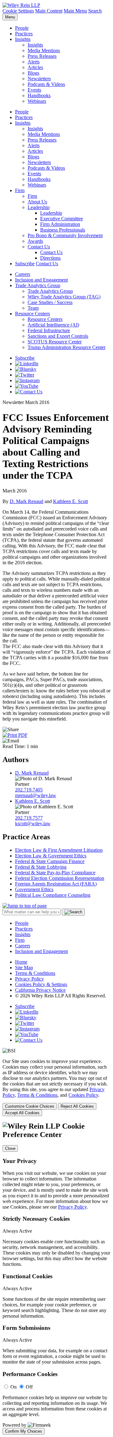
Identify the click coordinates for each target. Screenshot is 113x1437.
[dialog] (56, 1087)
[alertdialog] (56, 1278)
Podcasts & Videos (46, 84)
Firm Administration (60, 224)
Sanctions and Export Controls (58, 336)
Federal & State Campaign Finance (49, 861)
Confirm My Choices (23, 1431)
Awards (35, 241)
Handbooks (39, 95)
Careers (22, 274)
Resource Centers (32, 313)
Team (33, 308)
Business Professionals (62, 229)
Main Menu (75, 10)
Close (10, 1148)
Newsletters (39, 78)
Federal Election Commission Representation (59, 878)
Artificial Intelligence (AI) (53, 324)
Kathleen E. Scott (70, 501)
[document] (56, 1278)
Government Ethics (34, 889)
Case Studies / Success (50, 302)
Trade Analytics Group (37, 285)
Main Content (48, 10)
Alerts (34, 61)
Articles (35, 67)
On (13, 1387)
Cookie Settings (18, 10)
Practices (24, 33)
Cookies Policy (83, 1095)
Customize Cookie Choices (29, 1106)
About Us (37, 201)
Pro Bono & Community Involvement (65, 235)
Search (95, 10)
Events (34, 89)
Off (29, 1387)
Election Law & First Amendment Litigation (59, 850)
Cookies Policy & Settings (41, 984)
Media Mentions (44, 50)
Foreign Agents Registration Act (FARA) (56, 883)
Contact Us (39, 246)
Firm (19, 190)
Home (21, 962)
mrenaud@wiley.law (35, 795)
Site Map (24, 967)
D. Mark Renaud (26, 501)
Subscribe (25, 263)
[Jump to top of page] (25, 905)
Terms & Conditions (35, 973)
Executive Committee (61, 218)
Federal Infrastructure (49, 330)
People (22, 28)
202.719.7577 (29, 818)
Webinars (37, 101)
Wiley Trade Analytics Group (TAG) (64, 296)
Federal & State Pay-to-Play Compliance (55, 872)
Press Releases (42, 56)
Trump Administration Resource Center (66, 347)
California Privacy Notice (40, 990)
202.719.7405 (29, 789)
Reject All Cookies (77, 1106)
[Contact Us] (28, 391)
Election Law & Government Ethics (50, 855)
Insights (22, 39)
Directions (50, 258)
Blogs (33, 73)
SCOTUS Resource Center (55, 341)
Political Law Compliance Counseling (52, 895)
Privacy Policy (29, 978)
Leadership (39, 207)
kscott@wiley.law (33, 823)
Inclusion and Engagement (41, 279)
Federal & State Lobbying (41, 867)
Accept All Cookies (22, 1112)
